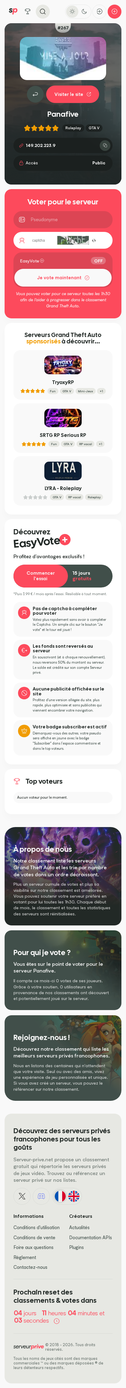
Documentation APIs (90, 1237)
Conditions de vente (34, 1237)
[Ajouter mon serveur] (115, 12)
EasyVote (29, 260)
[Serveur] (35, 94)
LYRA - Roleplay (63, 488)
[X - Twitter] (22, 1196)
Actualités (79, 1227)
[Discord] (41, 1196)
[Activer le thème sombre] (84, 11)
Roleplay (73, 128)
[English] (73, 1196)
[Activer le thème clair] (72, 11)
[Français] (60, 1196)
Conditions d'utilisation (36, 1227)
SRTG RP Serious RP (63, 435)
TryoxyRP (63, 382)
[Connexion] (99, 12)
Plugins (76, 1247)
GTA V (94, 128)
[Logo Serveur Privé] (13, 11)
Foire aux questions (33, 1247)
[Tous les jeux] (28, 12)
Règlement (24, 1257)
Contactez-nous (30, 1267)
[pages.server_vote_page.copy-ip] (105, 145)
